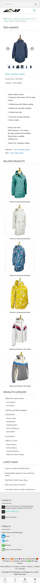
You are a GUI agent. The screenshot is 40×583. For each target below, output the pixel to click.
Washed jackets (11, 425)
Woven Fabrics (11, 444)
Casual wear (10, 414)
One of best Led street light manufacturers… (21, 489)
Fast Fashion (10, 432)
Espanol (16, 559)
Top (35, 582)
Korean (25, 561)
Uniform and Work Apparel (16, 410)
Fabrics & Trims (11, 440)
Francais (24, 559)
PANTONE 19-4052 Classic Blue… (17, 480)
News (24, 566)
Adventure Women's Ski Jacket (20, 349)
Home (2, 566)
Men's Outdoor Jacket (22, 149)
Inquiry (25, 582)
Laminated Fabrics (12, 451)
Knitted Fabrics (11, 448)
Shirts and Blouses (12, 428)
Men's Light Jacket (17, 153)
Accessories (10, 436)
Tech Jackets (10, 27)
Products (10, 19)
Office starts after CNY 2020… (16, 485)
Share (5, 582)
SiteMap (22, 569)
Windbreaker (10, 422)
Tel (15, 582)
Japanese (16, 561)
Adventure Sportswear (22, 19)
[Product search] (35, 4)
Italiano (33, 559)
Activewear (10, 405)
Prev (8, 48)
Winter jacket (11, 418)
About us (9, 566)
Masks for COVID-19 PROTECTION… (18, 468)
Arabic (32, 561)
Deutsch (7, 559)
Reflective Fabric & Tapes (15, 454)
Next (32, 48)
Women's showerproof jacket (20, 202)
